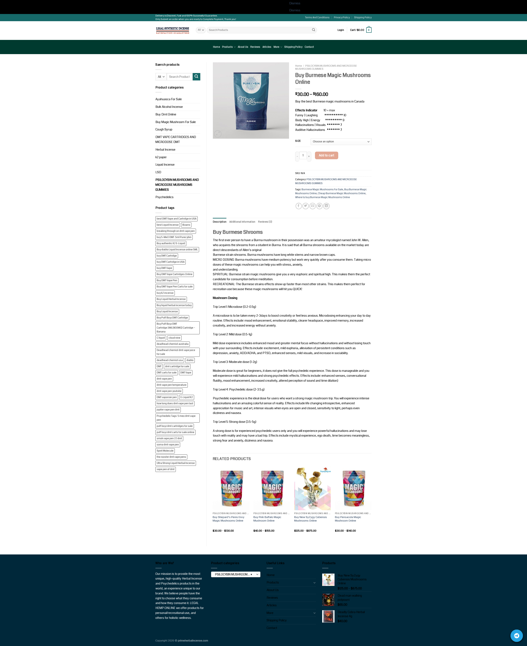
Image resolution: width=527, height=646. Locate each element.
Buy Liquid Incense (167, 311)
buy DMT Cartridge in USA (170, 262)
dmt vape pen (164, 379)
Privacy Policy (342, 17)
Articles (267, 47)
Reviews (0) (265, 222)
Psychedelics (164, 197)
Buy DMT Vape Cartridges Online (174, 274)
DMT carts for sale (167, 372)
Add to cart (326, 155)
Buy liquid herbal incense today (174, 305)
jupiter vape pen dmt (168, 409)
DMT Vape (185, 372)
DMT (159, 366)
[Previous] (213, 503)
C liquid (161, 338)
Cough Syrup (163, 129)
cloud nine (174, 338)
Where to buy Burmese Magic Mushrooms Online (322, 197)
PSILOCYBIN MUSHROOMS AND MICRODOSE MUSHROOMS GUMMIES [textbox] (235, 574)
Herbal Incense (165, 150)
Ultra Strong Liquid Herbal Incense (176, 463)
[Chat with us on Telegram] (517, 636)
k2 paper (161, 157)
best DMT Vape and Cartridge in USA (176, 219)
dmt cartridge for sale (177, 366)
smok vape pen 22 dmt (169, 438)
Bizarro (186, 225)
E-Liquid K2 (187, 397)
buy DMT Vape (164, 268)
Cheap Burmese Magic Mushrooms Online (342, 193)
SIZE (298, 141)
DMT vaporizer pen (167, 397)
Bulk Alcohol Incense (169, 107)
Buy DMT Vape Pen (167, 280)
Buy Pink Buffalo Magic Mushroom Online (267, 519)
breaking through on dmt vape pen (176, 231)
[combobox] (235, 574)
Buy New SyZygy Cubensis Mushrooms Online (310, 519)
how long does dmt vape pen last (175, 403)
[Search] (313, 30)
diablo (190, 360)
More (277, 47)
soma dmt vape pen (168, 444)
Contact (309, 47)
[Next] (371, 503)
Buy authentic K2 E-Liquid (171, 243)
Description (220, 222)
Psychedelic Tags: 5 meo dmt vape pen (176, 418)
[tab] (220, 222)
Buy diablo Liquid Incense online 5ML (177, 249)
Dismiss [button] (294, 3)
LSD (158, 172)
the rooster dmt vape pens (171, 457)
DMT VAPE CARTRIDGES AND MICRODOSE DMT (175, 139)
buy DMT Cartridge (167, 256)
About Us (243, 47)
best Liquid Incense (168, 225)
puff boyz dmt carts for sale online (175, 432)
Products (227, 47)
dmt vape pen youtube (169, 391)
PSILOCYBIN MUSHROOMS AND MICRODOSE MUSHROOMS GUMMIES (177, 185)
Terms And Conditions (317, 17)
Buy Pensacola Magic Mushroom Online (348, 519)
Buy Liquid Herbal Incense (171, 299)
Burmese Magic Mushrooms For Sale (322, 189)
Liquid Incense (165, 165)
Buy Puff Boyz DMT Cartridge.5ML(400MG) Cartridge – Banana (176, 327)
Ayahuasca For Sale (168, 99)
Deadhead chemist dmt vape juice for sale (176, 352)
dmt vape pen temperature (172, 385)
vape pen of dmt (166, 469)
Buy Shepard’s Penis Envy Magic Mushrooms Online (228, 519)
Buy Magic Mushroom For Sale (175, 122)
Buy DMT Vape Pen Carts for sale (175, 286)
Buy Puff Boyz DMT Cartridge (172, 318)
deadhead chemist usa (170, 360)
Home (216, 47)
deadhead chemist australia (173, 344)
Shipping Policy (363, 17)
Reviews (255, 47)
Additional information (242, 222)
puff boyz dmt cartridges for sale (175, 426)
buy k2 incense (165, 293)
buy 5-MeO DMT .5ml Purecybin (174, 237)
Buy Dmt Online (165, 114)
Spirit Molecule (165, 451)
